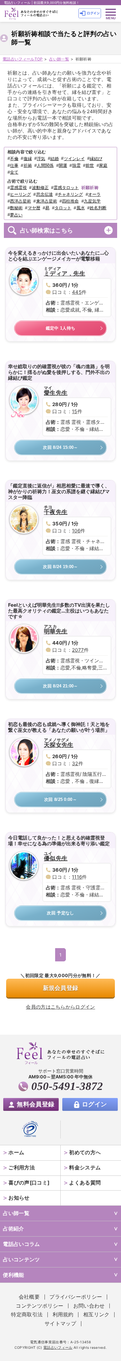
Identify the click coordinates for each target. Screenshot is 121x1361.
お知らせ (18, 1198)
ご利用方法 (21, 1168)
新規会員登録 (60, 987)
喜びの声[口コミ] (28, 1183)
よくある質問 (85, 1183)
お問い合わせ (89, 1306)
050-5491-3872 (67, 1086)
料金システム (85, 1168)
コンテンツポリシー (39, 1306)
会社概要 (29, 1297)
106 (76, 531)
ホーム (16, 1152)
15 (74, 411)
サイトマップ (60, 1323)
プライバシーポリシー (75, 1297)
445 (77, 292)
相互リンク (96, 1314)
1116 (77, 877)
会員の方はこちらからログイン (60, 1007)
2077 (78, 650)
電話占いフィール (58, 1348)
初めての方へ (85, 1152)
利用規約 (63, 1314)
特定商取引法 (27, 1314)
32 (75, 763)
